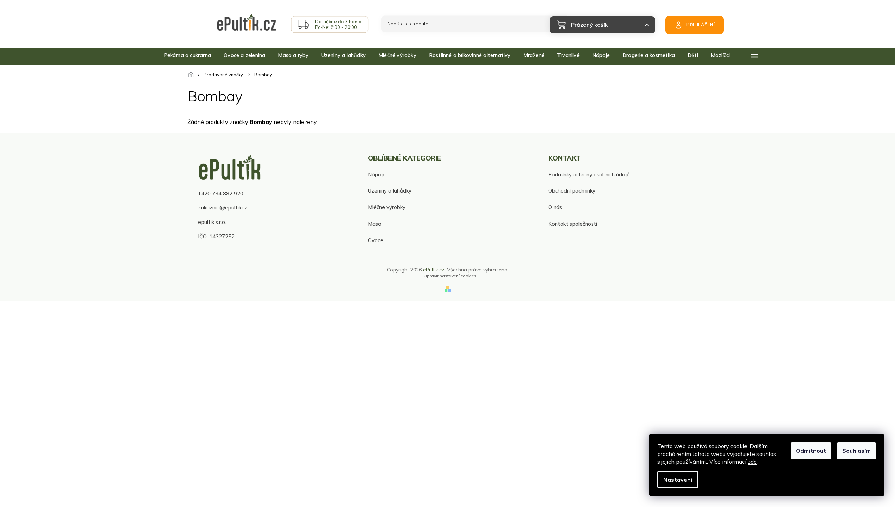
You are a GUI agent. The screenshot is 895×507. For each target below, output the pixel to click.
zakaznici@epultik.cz (223, 207)
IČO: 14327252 (216, 236)
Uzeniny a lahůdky (389, 190)
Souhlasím (856, 450)
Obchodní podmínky (571, 190)
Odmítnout (811, 450)
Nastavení (677, 479)
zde (752, 461)
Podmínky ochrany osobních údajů (589, 174)
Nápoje (377, 174)
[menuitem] (188, 55)
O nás (555, 207)
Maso (374, 223)
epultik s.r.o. (212, 222)
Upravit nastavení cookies (450, 275)
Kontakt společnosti (572, 223)
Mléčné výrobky (386, 207)
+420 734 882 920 (220, 193)
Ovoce (375, 240)
